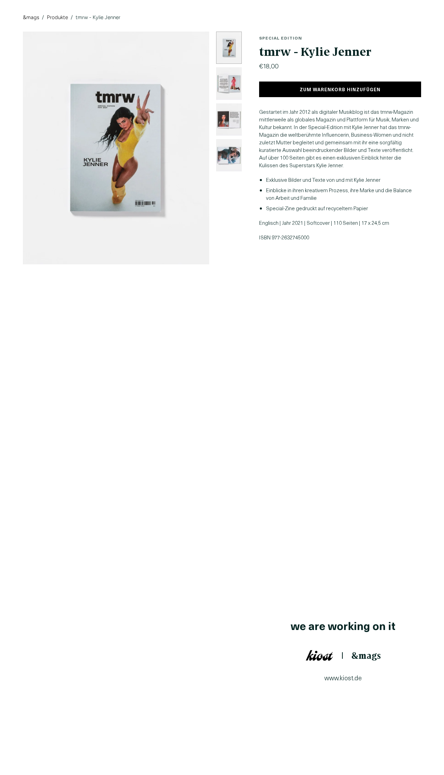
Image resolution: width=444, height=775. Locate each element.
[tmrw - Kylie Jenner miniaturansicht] (229, 48)
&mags (31, 17)
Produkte (57, 17)
